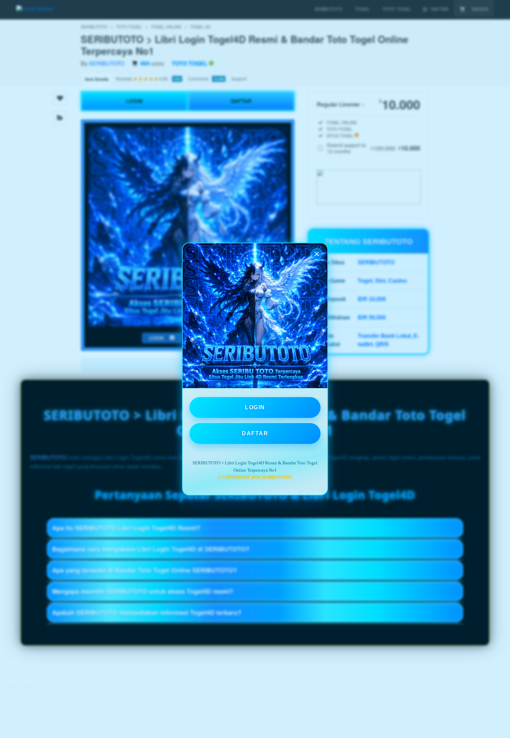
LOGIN (255, 407)
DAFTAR (255, 433)
